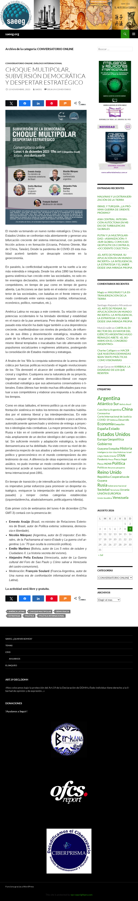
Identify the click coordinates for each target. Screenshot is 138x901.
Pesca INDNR (104, 463)
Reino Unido (109, 472)
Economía (105, 424)
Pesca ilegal (120, 459)
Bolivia (122, 404)
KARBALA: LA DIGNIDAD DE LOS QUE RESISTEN (113, 370)
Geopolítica (115, 439)
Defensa (114, 420)
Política (29, 616)
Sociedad (103, 489)
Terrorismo (114, 490)
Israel (129, 452)
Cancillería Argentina (109, 409)
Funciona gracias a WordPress (19, 886)
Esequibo (119, 424)
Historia (126, 448)
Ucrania (124, 489)
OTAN (121, 456)
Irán (110, 452)
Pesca (110, 459)
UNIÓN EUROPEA (109, 493)
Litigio (100, 456)
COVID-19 (103, 419)
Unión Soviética (104, 498)
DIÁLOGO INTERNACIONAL (48, 63)
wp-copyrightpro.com (82, 894)
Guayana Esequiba (108, 448)
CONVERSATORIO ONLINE (19, 63)
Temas (8, 645)
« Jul (100, 554)
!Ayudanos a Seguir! (16, 711)
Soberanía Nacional (117, 485)
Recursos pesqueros (116, 467)
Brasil (128, 404)
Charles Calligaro (107, 350)
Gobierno (104, 444)
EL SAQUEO (11, 665)
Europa (102, 439)
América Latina (16, 611)
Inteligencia (102, 452)
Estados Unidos (113, 434)
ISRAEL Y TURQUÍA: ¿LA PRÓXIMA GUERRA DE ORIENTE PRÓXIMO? (114, 209)
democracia (62, 611)
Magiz (100, 292)
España (102, 428)
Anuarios (14, 658)
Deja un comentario (59, 89)
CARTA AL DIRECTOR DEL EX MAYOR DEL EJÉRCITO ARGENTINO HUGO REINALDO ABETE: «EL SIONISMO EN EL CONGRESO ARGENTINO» (114, 335)
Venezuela (120, 497)
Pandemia (102, 459)
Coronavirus (103, 413)
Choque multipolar (40, 611)
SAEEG (38, 89)
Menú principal (133, 34)
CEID (7, 652)
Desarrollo (123, 419)
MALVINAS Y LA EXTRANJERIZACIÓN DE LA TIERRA (114, 198)
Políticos (102, 467)
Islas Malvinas (119, 452)
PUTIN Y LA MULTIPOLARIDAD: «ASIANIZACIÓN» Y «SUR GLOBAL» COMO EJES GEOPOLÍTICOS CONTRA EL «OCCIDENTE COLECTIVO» (113, 242)
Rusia (102, 484)
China (127, 409)
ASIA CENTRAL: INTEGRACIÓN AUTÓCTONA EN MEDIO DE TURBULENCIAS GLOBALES (113, 224)
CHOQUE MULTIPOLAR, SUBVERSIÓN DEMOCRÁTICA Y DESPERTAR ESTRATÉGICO (45, 76)
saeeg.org (12, 34)
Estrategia (14, 616)
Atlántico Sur (108, 403)
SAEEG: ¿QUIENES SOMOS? (18, 638)
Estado (114, 428)
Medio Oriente (110, 456)
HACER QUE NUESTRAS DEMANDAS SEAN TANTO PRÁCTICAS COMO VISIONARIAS (114, 355)
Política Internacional (51, 616)
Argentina (108, 398)
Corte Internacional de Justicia (114, 416)
